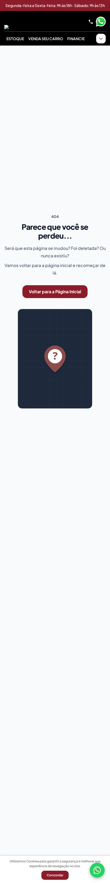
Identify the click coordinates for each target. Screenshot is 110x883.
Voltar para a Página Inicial (55, 291)
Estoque (15, 38)
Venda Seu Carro (45, 38)
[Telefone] (90, 21)
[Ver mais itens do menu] (101, 38)
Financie (76, 38)
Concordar (55, 875)
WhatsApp (101, 21)
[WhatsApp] (97, 870)
